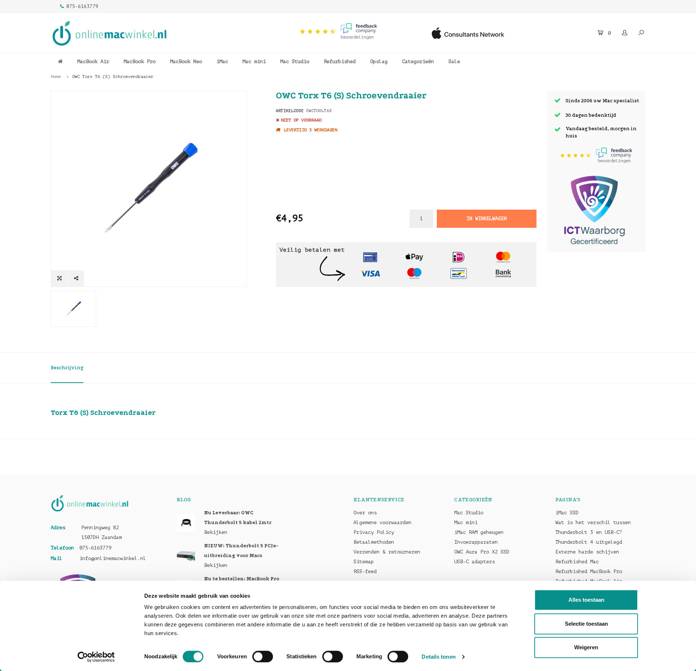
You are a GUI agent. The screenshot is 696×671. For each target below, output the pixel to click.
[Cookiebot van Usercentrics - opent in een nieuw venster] (96, 656)
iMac (222, 61)
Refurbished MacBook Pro (588, 571)
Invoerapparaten (476, 542)
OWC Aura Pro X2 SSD (481, 552)
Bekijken (215, 532)
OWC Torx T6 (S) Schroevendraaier (112, 76)
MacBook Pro (140, 61)
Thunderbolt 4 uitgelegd (588, 542)
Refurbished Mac (577, 561)
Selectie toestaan (586, 624)
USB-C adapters (474, 561)
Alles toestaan (586, 600)
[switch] (262, 656)
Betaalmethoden (373, 542)
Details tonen (438, 657)
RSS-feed (365, 571)
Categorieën (418, 61)
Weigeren (586, 647)
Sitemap (363, 561)
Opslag (379, 61)
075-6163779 (82, 6)
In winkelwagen (486, 218)
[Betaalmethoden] (370, 256)
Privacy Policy (373, 532)
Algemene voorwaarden (382, 522)
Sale (454, 61)
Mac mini (254, 61)
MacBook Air (93, 61)
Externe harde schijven (587, 552)
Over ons (365, 512)
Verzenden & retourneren (386, 552)
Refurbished (340, 61)
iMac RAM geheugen (479, 532)
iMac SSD (567, 512)
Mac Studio (294, 61)
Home (56, 76)
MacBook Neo (186, 61)
